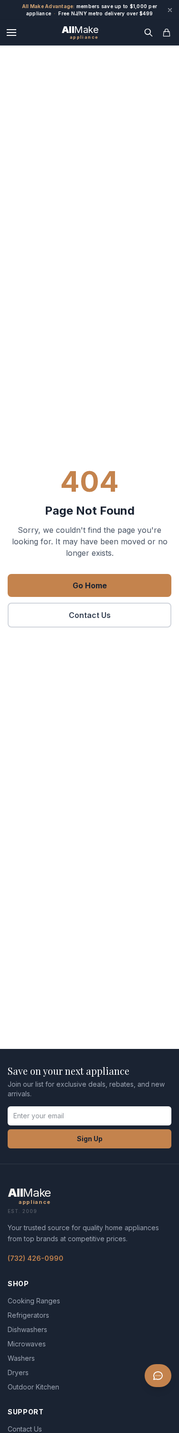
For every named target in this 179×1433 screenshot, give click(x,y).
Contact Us (90, 615)
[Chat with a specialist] (158, 1375)
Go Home (90, 585)
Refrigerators (28, 1315)
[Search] (148, 32)
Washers (21, 1358)
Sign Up (90, 1139)
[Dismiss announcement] (170, 10)
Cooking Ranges (34, 1301)
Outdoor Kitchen (33, 1387)
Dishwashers (27, 1329)
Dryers (18, 1372)
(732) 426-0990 (35, 1258)
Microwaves (27, 1344)
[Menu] (11, 32)
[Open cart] (166, 32)
